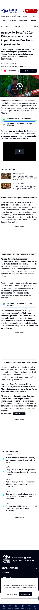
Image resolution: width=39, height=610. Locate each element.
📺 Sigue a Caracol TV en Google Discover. (19, 125)
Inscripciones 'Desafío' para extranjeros (14, 16)
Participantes (23, 20)
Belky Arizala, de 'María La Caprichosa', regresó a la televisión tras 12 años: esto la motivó (21, 472)
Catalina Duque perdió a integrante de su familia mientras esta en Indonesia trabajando (21, 496)
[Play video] (19, 86)
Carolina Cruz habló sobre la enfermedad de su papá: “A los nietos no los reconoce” (21, 508)
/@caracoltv (11, 71)
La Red (8, 467)
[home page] (9, 10)
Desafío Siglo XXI (14, 27)
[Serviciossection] (36, 573)
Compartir (30, 71)
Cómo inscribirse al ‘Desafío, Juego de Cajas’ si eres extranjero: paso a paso (25, 178)
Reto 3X (33, 20)
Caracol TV (4, 27)
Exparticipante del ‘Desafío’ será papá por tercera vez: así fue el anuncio (24, 188)
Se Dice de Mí (10, 455)
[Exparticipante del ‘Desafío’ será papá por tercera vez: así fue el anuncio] (6, 186)
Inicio (4, 20)
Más (35, 608)
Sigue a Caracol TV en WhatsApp (19, 118)
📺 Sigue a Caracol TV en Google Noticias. (19, 304)
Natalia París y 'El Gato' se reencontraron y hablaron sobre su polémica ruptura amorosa (21, 484)
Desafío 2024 (19, 413)
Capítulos (13, 20)
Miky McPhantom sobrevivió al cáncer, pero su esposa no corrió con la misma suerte (20, 460)
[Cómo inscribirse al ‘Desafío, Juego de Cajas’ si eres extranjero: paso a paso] (6, 176)
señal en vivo (23, 136)
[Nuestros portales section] (36, 568)
